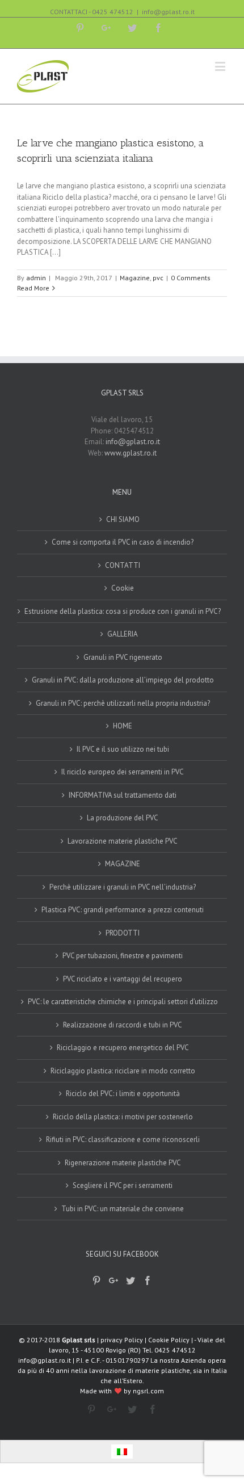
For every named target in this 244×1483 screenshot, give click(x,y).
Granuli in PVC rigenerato (122, 657)
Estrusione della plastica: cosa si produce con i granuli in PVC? (122, 611)
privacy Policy (121, 1339)
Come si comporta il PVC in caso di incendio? (122, 542)
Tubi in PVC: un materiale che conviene (122, 1209)
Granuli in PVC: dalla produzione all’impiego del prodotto (123, 680)
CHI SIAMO (123, 519)
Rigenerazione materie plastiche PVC (123, 1163)
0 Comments (191, 277)
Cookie (122, 588)
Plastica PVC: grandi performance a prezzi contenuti (122, 910)
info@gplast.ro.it (168, 11)
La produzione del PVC (122, 818)
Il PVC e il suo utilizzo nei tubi (123, 749)
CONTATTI (122, 565)
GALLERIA (122, 634)
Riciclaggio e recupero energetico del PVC (123, 1047)
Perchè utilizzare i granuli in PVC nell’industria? (122, 887)
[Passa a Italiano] (122, 1451)
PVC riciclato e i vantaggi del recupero (122, 979)
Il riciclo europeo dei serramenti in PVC (122, 772)
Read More (33, 288)
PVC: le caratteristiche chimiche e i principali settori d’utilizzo (123, 1001)
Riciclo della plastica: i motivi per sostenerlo (123, 1117)
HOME (122, 726)
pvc (158, 277)
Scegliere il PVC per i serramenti (123, 1185)
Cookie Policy (169, 1339)
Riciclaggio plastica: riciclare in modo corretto (123, 1071)
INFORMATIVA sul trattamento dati (122, 795)
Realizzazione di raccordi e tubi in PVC (122, 1025)
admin (36, 277)
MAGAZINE (122, 864)
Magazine (135, 277)
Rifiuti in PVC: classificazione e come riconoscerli (123, 1139)
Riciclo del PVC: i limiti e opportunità (123, 1093)
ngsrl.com (148, 1391)
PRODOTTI (123, 933)
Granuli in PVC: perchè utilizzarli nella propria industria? (123, 703)
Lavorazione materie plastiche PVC (123, 841)
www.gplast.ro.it (130, 453)
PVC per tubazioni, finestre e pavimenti (122, 955)
